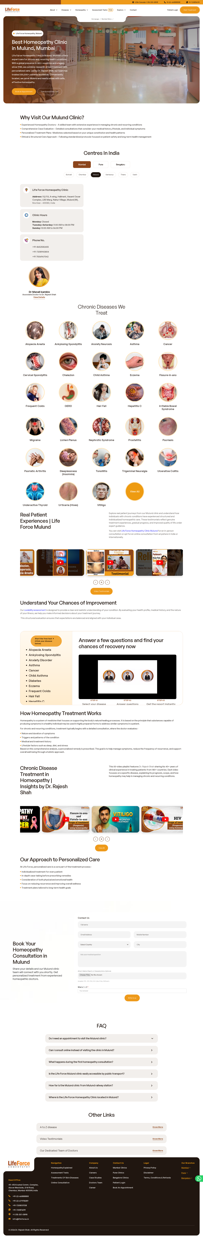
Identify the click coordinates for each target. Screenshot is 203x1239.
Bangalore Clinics (121, 1177)
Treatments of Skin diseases (65, 1177)
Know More (158, 1127)
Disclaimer (149, 1172)
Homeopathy (80, 10)
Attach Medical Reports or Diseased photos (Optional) (94, 971)
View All (102, 848)
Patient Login (172, 10)
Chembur (82, 175)
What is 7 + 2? (83, 987)
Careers (93, 1172)
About (52, 10)
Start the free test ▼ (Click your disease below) (44, 641)
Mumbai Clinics (107, 19)
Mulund (96, 175)
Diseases (65, 10)
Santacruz (110, 175)
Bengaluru (120, 164)
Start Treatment (190, 10)
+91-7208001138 (20, 1205)
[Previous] (95, 582)
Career (92, 1187)
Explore (120, 10)
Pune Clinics (118, 1172)
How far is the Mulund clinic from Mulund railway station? (81, 1085)
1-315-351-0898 (152, 2)
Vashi (135, 175)
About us (93, 1168)
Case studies (95, 1177)
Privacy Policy (150, 1168)
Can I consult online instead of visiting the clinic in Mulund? (81, 1050)
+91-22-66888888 (21, 1196)
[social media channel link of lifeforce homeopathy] (92, 1230)
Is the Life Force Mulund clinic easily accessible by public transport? (86, 1073)
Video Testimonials (101, 591)
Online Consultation (60, 1182)
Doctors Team (95, 1182)
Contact (133, 10)
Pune (101, 164)
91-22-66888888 (173, 2)
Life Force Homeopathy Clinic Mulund (139, 530)
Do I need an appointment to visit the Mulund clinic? (77, 1038)
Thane (123, 175)
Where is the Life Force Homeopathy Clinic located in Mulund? (84, 1097)
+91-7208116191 (19, 1210)
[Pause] (101, 582)
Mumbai (82, 164)
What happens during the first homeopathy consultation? (81, 1061)
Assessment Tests (102, 10)
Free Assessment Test (49, 91)
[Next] (107, 582)
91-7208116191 (194, 2)
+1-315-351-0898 (20, 1214)
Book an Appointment (23, 91)
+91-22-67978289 (20, 1201)
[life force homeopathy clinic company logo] (20, 1165)
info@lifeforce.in (21, 1219)
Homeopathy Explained (61, 1168)
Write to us (132, 998)
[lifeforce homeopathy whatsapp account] (199, 1178)
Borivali (69, 175)
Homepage (95, 19)
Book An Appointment (123, 1187)
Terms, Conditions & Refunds (157, 1177)
